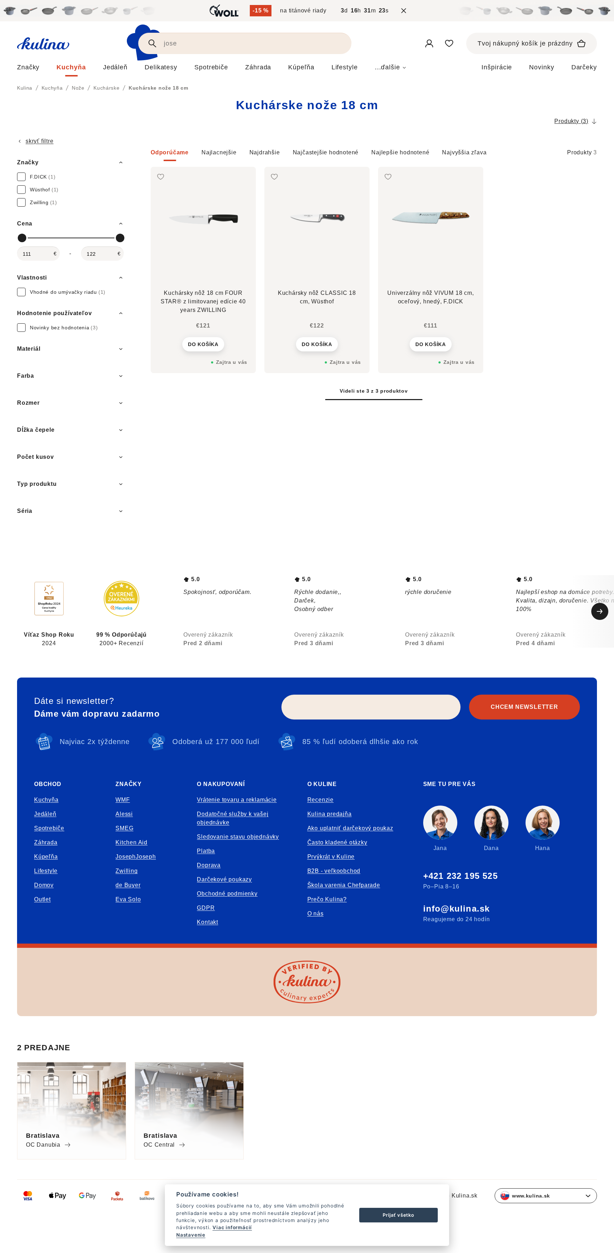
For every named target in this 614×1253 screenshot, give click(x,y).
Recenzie (320, 800)
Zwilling (126, 871)
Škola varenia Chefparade (343, 885)
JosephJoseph (135, 857)
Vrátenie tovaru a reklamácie (236, 800)
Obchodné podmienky (227, 894)
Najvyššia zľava (464, 152)
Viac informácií (232, 1227)
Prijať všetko (398, 1215)
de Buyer (127, 885)
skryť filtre (40, 141)
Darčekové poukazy (224, 879)
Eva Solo (128, 899)
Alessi (124, 814)
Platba (206, 851)
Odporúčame (170, 152)
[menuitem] (28, 69)
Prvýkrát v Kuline (331, 857)
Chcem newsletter (524, 707)
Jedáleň (45, 814)
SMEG (124, 828)
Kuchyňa (46, 800)
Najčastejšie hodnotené (326, 152)
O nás (315, 913)
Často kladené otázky (337, 842)
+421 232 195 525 (460, 876)
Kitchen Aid (131, 842)
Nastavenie (190, 1235)
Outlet (42, 899)
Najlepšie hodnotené (400, 152)
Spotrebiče (49, 828)
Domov (44, 885)
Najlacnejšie (219, 152)
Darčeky (584, 67)
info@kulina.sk (456, 908)
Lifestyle (46, 871)
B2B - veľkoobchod (334, 871)
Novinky (541, 67)
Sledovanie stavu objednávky (238, 837)
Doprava (209, 865)
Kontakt (207, 922)
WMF (122, 800)
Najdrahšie (264, 152)
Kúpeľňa (46, 857)
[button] (374, 154)
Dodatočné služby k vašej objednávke (232, 818)
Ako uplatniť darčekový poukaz (350, 828)
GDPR (206, 908)
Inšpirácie (496, 67)
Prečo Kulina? (327, 899)
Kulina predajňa (329, 814)
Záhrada (46, 842)
